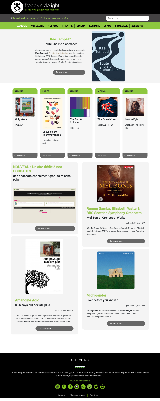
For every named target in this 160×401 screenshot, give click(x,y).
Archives (94, 395)
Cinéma (80, 26)
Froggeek (121, 26)
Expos (107, 26)
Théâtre (67, 26)
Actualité (37, 26)
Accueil (23, 25)
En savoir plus (44, 228)
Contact (61, 395)
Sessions (137, 26)
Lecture (94, 26)
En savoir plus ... (63, 72)
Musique (53, 26)
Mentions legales (78, 395)
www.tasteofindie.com (80, 381)
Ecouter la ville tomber (58, 53)
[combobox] (128, 18)
